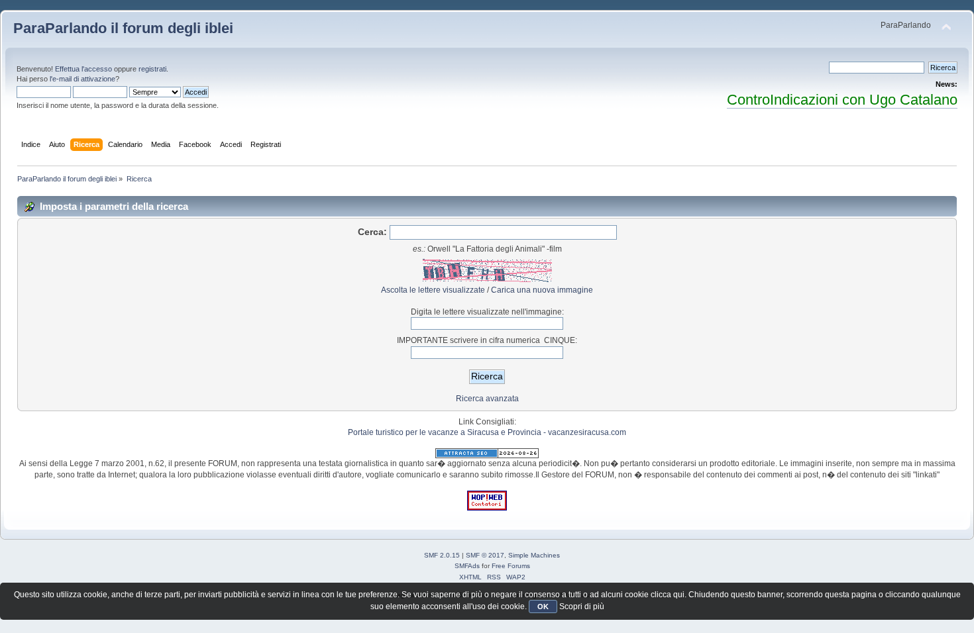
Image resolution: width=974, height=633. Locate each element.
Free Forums (511, 565)
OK (543, 606)
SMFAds (467, 565)
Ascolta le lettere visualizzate (433, 290)
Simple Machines (534, 555)
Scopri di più (581, 606)
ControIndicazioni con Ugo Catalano (842, 99)
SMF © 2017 (485, 555)
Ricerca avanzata (487, 398)
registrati (152, 69)
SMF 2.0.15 (442, 555)
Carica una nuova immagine (542, 290)
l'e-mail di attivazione (82, 79)
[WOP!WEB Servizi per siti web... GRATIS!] (487, 507)
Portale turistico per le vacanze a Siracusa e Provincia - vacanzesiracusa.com (487, 432)
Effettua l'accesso (83, 69)
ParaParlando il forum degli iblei (123, 28)
